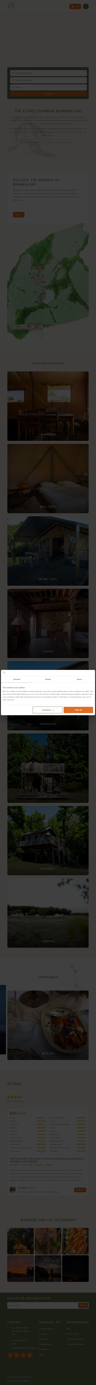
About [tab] (79, 679)
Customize (46, 710)
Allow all (78, 710)
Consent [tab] (16, 679)
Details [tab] (48, 679)
